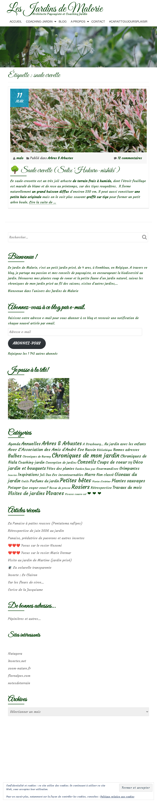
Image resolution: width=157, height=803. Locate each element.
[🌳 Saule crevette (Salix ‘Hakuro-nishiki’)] (78, 119)
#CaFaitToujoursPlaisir (128, 21)
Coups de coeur (112, 462)
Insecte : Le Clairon (22, 575)
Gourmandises (107, 469)
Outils (25, 481)
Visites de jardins (26, 493)
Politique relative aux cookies (117, 796)
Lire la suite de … (42, 202)
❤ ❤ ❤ (94, 493)
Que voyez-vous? (35, 488)
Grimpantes (129, 468)
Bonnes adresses (126, 450)
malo (20, 158)
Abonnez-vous (27, 343)
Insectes (12, 475)
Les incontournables (67, 475)
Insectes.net (17, 661)
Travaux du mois (127, 487)
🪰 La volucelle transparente (29, 567)
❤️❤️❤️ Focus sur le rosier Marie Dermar (39, 553)
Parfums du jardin (44, 481)
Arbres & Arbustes (60, 158)
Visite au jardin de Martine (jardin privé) (40, 560)
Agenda (14, 444)
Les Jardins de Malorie (54, 9)
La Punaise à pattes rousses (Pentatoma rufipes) (45, 523)
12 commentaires (130, 158)
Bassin (90, 449)
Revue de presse (60, 488)
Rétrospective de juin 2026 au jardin (36, 531)
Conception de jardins (61, 462)
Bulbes (15, 456)
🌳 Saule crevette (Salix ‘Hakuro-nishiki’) (65, 170)
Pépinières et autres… (24, 619)
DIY (130, 462)
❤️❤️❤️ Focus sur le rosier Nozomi (35, 545)
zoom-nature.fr (19, 668)
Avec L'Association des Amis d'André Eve (46, 449)
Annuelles (31, 443)
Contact (98, 21)
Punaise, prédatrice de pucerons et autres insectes (46, 538)
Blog (63, 21)
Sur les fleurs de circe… (26, 582)
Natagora (15, 653)
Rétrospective (101, 488)
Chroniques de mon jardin (85, 455)
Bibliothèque (104, 450)
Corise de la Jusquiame (25, 590)
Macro (89, 474)
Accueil (16, 21)
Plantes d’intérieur (101, 481)
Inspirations (28, 474)
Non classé (105, 474)
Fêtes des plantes (60, 468)
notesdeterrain (19, 683)
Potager (14, 487)
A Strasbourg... (93, 444)
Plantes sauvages (128, 481)
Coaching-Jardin (39, 21)
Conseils (86, 462)
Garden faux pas (85, 469)
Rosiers (81, 486)
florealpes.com (19, 676)
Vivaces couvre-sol (75, 494)
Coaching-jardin (31, 462)
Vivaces (55, 493)
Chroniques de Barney (37, 456)
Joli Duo (45, 475)
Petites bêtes (75, 480)
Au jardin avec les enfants (125, 444)
